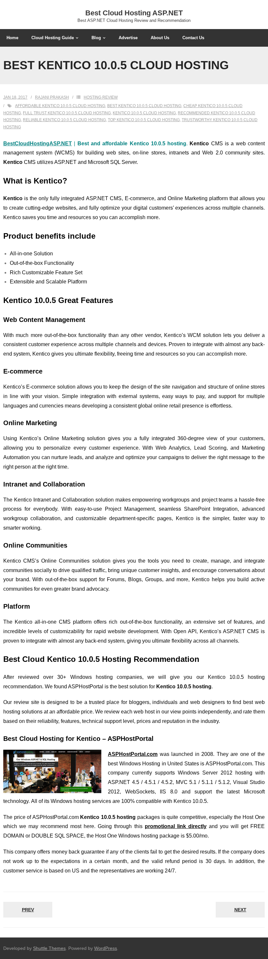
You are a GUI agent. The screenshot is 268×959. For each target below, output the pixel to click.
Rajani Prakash (52, 97)
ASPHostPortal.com (133, 754)
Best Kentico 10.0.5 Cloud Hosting (144, 106)
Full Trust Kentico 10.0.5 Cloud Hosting (67, 113)
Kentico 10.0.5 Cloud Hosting (144, 113)
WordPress (105, 948)
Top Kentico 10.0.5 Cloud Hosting (144, 120)
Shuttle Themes (49, 948)
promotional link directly (176, 826)
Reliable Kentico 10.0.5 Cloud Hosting (64, 120)
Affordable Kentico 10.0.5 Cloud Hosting (60, 106)
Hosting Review (101, 97)
